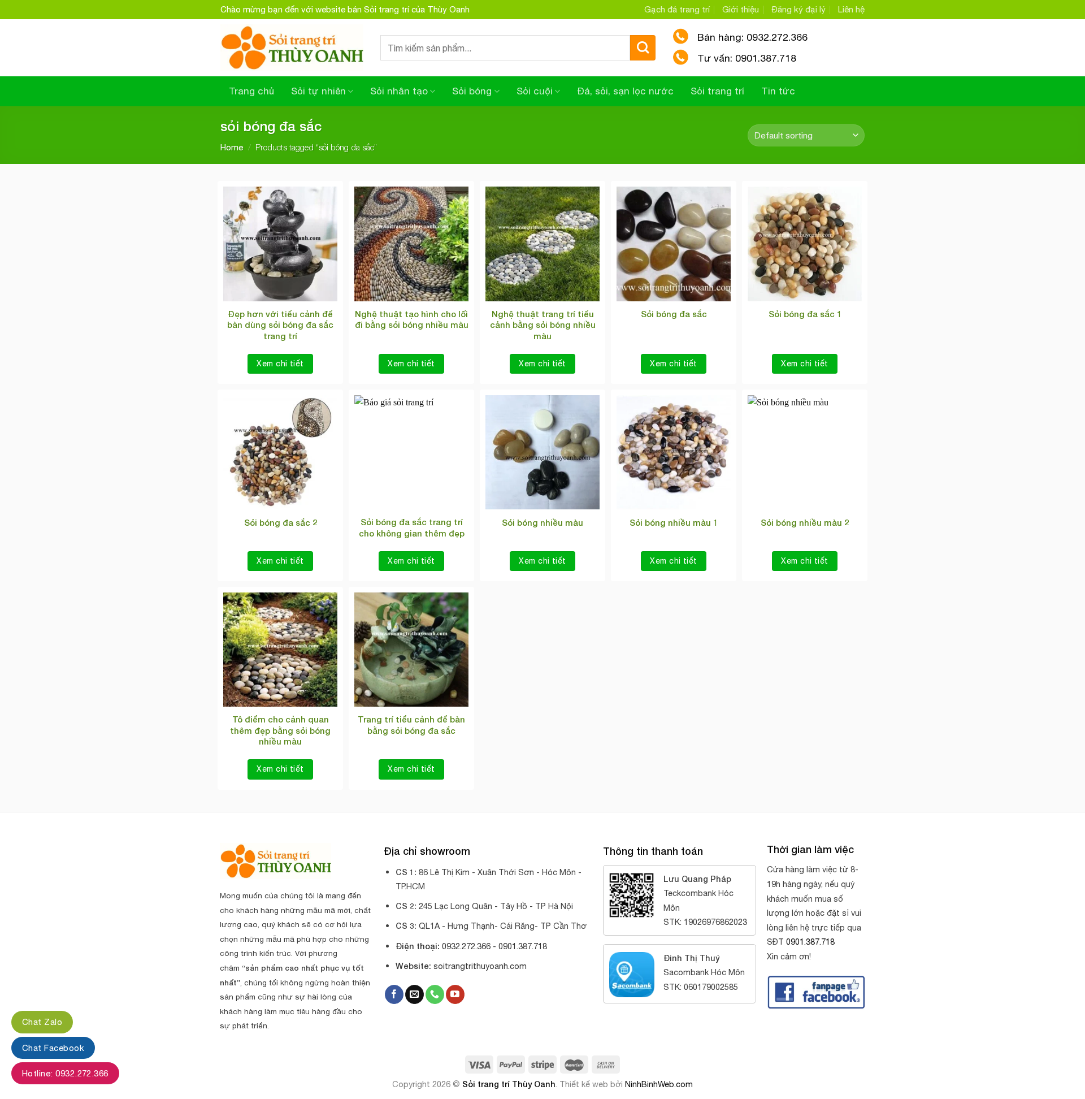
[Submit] (643, 47)
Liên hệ (851, 9)
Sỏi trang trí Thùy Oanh (508, 1084)
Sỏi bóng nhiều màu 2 (805, 522)
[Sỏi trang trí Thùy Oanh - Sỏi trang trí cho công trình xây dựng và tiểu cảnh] (291, 47)
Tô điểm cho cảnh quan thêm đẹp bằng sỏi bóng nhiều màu (280, 730)
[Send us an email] (414, 994)
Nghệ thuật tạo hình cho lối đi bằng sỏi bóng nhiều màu (411, 319)
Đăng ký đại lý (799, 9)
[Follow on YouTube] (455, 994)
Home (231, 147)
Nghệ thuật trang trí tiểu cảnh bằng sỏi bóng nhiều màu (543, 325)
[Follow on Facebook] (394, 994)
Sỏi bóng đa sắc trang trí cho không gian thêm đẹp (412, 527)
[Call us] (435, 994)
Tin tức (778, 91)
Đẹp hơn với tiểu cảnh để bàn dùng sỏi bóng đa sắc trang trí (280, 325)
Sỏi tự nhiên (318, 91)
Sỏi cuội (535, 91)
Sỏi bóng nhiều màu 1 (674, 522)
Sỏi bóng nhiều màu (542, 522)
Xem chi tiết (280, 363)
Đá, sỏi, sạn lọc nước (625, 91)
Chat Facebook (53, 1048)
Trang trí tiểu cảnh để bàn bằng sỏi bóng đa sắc (411, 724)
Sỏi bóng (472, 91)
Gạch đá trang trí (677, 9)
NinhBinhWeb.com (659, 1084)
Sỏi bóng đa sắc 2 (280, 522)
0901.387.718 (810, 941)
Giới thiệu (740, 9)
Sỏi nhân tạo (399, 91)
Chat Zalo (42, 1022)
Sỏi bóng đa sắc (674, 314)
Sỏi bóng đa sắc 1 (805, 314)
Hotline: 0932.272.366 (65, 1073)
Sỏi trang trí (717, 91)
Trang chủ (251, 91)
